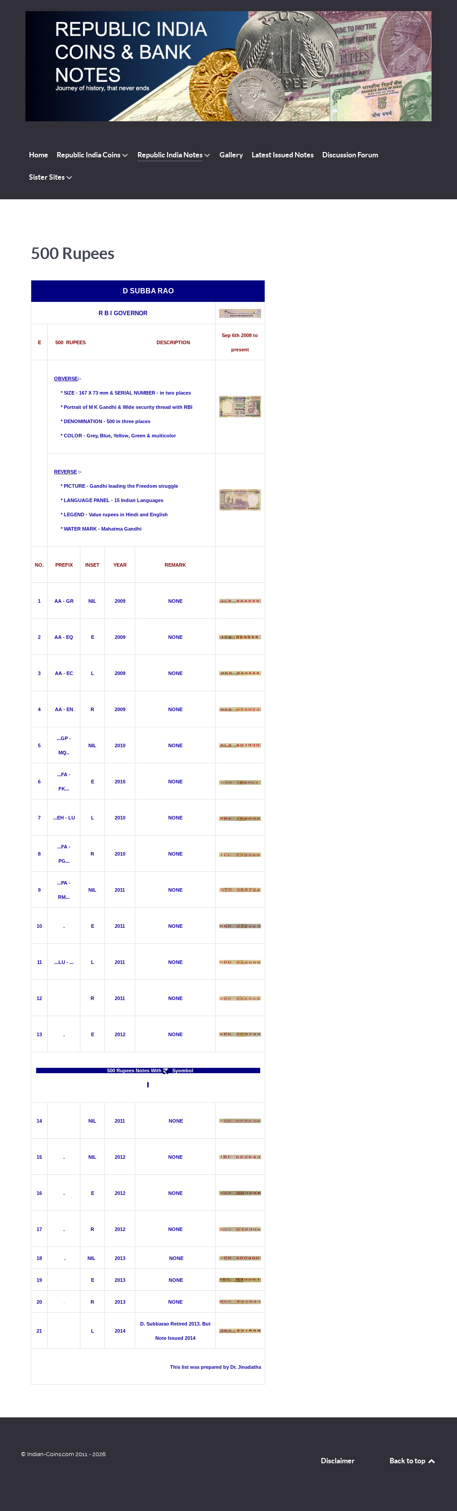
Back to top (408, 1461)
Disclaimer (338, 1461)
